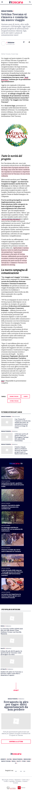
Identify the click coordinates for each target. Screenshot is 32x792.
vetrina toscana (14, 401)
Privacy (11, 779)
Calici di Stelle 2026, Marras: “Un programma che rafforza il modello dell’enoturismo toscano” (12, 572)
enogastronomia (18, 759)
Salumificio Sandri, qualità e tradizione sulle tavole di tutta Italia (12, 484)
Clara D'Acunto (16, 416)
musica (14, 761)
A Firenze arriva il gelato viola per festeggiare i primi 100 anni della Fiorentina (21, 437)
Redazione (11, 42)
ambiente (4, 759)
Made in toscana (6, 761)
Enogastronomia (7, 11)
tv (16, 763)
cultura (9, 759)
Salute (3, 648)
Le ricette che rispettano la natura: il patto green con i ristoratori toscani (11, 596)
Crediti (6, 781)
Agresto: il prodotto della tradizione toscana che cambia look (10, 507)
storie (24, 761)
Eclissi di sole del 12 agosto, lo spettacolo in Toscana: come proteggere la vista (11, 652)
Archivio (15, 783)
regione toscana (14, 396)
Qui (2, 381)
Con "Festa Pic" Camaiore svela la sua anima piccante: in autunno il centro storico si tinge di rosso (23, 423)
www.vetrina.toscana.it (11, 219)
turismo (25, 396)
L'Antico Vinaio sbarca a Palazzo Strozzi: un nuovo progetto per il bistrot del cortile (21, 450)
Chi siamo (18, 781)
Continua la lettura (16, 741)
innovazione (27, 759)
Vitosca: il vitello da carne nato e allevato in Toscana (11, 550)
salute (19, 761)
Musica (3, 626)
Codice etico (25, 779)
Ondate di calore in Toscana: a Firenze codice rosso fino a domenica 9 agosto (12, 673)
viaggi (29, 761)
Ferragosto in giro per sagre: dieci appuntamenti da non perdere (16, 705)
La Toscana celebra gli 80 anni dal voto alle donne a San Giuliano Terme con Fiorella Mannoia (12, 631)
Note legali (5, 779)
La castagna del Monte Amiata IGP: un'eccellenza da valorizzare (12, 529)
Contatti (25, 781)
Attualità (3, 669)
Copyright (12, 781)
